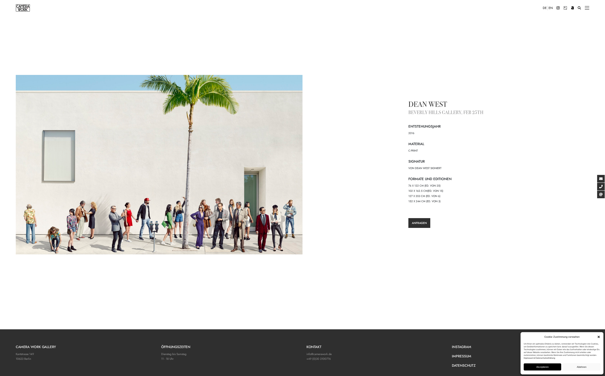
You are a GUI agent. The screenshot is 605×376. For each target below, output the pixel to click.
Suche (579, 8)
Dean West (427, 105)
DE (545, 8)
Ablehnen (581, 367)
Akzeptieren (542, 367)
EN (551, 8)
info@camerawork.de (319, 354)
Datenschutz (464, 365)
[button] (598, 336)
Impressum (461, 356)
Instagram (558, 8)
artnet (572, 8)
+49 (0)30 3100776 (318, 359)
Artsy (565, 8)
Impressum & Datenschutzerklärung (539, 358)
